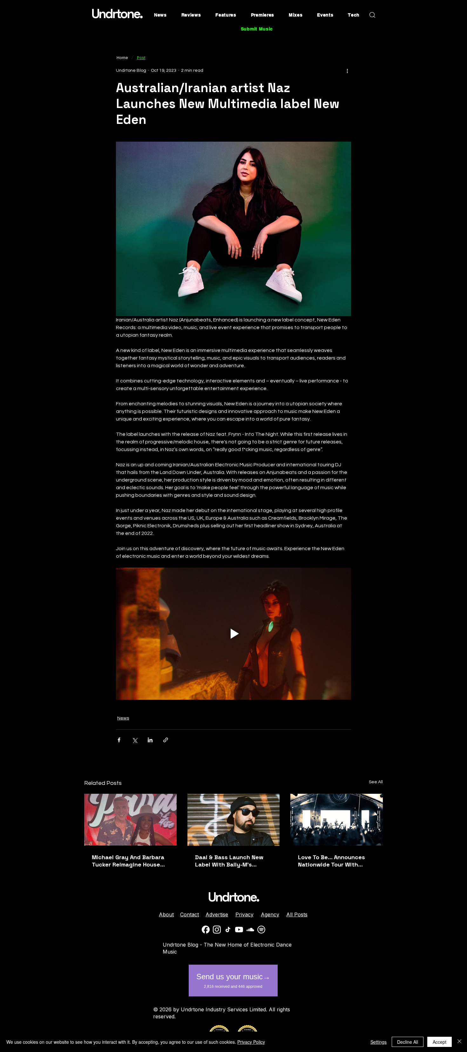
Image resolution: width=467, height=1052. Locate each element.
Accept (439, 1042)
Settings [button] (378, 1042)
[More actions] (347, 70)
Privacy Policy (251, 1042)
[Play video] (233, 634)
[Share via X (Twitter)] (135, 740)
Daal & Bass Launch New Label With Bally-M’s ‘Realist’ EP (229, 860)
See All (376, 782)
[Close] (459, 1042)
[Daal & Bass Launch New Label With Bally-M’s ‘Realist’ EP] (233, 820)
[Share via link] (166, 740)
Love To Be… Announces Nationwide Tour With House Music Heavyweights (336, 860)
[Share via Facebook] (119, 740)
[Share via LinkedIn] (150, 740)
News (123, 718)
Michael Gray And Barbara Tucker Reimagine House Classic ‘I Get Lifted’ (128, 860)
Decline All (407, 1042)
